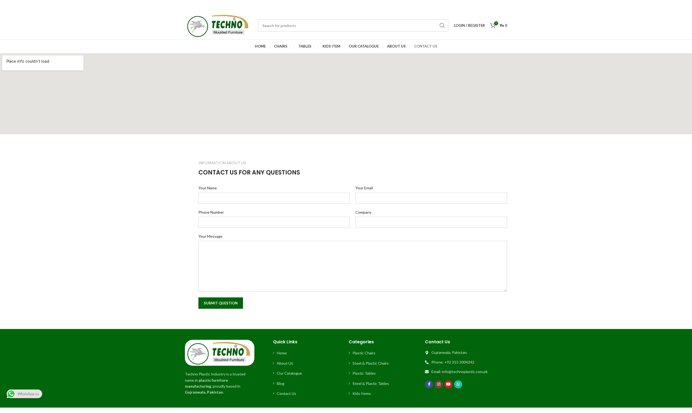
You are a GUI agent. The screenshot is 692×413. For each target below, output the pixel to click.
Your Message (210, 236)
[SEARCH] (442, 25)
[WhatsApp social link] (458, 384)
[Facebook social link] (429, 384)
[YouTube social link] (448, 384)
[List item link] (308, 353)
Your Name (207, 188)
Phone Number (211, 212)
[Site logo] (218, 25)
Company (363, 212)
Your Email (364, 188)
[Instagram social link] (439, 384)
